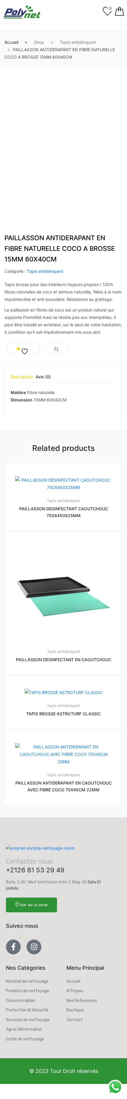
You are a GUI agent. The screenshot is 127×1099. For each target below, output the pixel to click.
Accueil (11, 42)
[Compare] (56, 348)
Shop (39, 42)
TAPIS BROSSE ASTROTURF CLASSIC (63, 713)
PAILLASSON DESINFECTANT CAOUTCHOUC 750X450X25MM (63, 512)
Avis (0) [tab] (43, 377)
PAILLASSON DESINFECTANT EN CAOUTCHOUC (63, 659)
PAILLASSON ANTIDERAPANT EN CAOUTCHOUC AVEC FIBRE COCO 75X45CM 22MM (63, 786)
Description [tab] (22, 377)
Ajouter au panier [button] (67, 825)
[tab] (22, 379)
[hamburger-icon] (77, 12)
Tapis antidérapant (78, 42)
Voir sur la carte (34, 905)
